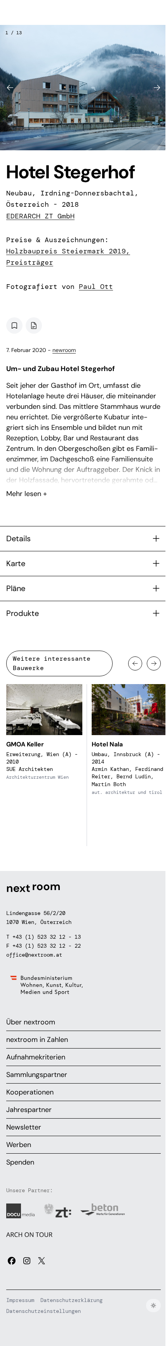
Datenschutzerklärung (71, 1300)
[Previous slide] (10, 88)
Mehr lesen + (83, 473)
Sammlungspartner (36, 1074)
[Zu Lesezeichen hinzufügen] (14, 325)
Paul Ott (96, 286)
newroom (64, 350)
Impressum (20, 1300)
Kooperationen (30, 1092)
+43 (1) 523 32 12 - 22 (46, 945)
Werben (18, 1144)
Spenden (20, 1162)
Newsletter (23, 1127)
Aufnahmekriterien (35, 1057)
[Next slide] (157, 88)
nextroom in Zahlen (37, 1039)
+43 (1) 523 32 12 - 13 (46, 936)
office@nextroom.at (34, 954)
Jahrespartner (29, 1109)
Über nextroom (30, 1022)
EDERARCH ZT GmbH (40, 216)
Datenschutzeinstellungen (43, 1310)
